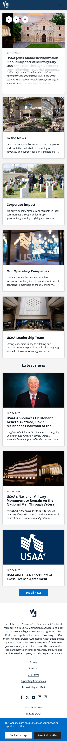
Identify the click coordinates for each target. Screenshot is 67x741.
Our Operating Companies (28, 271)
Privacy (33, 662)
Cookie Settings (33, 707)
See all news (33, 592)
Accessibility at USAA (33, 687)
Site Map (33, 668)
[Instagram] (45, 697)
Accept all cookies (47, 735)
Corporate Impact (21, 204)
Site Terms (33, 674)
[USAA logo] (33, 613)
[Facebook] (21, 697)
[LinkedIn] (39, 697)
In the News (16, 138)
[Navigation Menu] (60, 4)
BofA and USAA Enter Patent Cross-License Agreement (29, 577)
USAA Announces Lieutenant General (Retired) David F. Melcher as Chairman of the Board (30, 424)
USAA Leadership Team (25, 337)
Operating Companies (33, 680)
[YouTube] (33, 697)
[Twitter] (27, 697)
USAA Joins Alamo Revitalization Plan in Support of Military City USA (32, 62)
